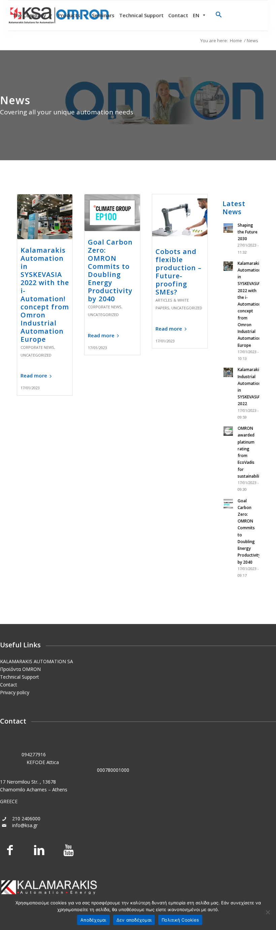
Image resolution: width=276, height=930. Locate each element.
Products (69, 15)
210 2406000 (26, 818)
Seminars (103, 15)
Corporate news (37, 347)
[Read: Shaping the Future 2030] (228, 228)
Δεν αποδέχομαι (134, 920)
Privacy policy (14, 692)
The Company (29, 15)
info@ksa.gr (25, 825)
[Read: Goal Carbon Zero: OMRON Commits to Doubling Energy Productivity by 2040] (228, 504)
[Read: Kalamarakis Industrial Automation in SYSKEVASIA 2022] (228, 373)
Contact (178, 15)
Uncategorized (36, 355)
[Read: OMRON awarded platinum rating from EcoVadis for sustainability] (228, 431)
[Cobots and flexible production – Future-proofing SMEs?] (179, 217)
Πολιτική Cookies (180, 920)
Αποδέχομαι (93, 920)
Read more (34, 375)
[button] (218, 15)
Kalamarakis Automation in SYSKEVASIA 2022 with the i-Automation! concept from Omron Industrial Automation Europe (45, 295)
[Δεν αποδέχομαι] (267, 912)
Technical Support (141, 15)
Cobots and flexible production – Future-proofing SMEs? (179, 272)
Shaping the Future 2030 (247, 231)
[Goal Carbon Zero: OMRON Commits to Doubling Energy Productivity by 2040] (112, 212)
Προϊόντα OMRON (20, 669)
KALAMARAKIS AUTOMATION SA (36, 661)
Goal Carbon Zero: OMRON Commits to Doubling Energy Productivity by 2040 (110, 270)
